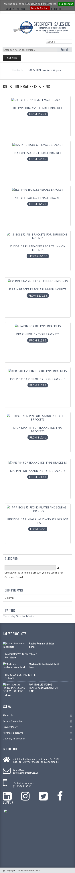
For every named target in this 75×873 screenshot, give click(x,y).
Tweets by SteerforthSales (18, 616)
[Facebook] (64, 793)
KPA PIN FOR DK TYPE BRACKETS (37, 337)
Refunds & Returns (13, 732)
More (13, 657)
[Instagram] (30, 793)
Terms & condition (13, 721)
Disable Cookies (40, 8)
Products (17, 70)
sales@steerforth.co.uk (25, 772)
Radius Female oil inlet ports (41, 645)
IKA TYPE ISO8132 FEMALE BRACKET (38, 156)
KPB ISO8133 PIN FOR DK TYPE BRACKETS (37, 382)
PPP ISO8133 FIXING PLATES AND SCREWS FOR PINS (37, 524)
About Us (8, 715)
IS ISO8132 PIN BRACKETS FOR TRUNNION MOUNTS (37, 251)
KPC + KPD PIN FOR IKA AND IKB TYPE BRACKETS (37, 432)
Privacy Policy (10, 727)
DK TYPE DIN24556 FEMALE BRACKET (37, 111)
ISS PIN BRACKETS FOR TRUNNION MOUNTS (37, 292)
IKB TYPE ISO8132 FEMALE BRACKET (38, 201)
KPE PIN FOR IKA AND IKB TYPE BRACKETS (37, 474)
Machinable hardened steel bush (44, 665)
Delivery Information (14, 738)
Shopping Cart (14, 590)
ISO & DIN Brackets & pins (44, 70)
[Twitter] (48, 793)
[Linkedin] (12, 793)
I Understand (66, 3)
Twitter (10, 610)
